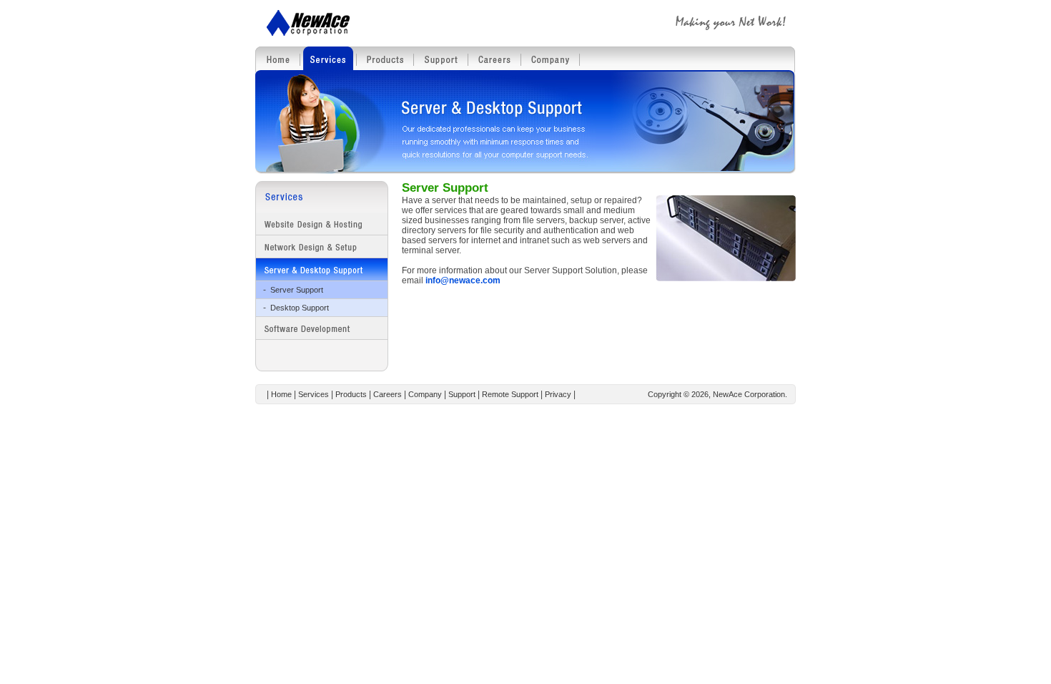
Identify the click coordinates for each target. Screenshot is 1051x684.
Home (281, 394)
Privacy (558, 394)
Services (313, 394)
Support (461, 394)
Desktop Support (299, 307)
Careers (387, 394)
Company (425, 394)
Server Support (296, 289)
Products (351, 394)
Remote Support (510, 394)
